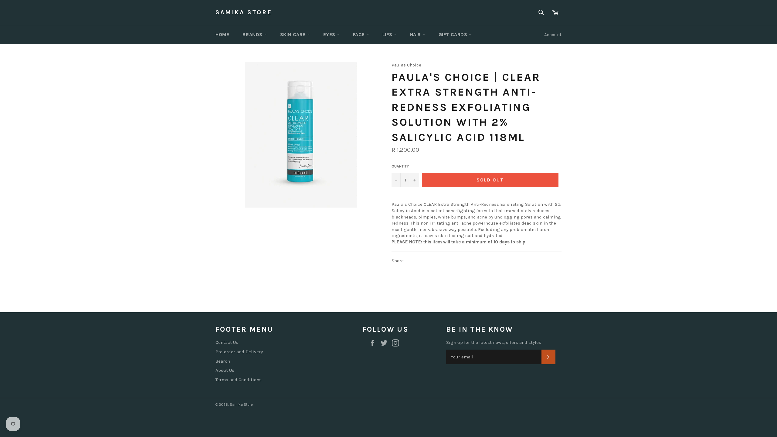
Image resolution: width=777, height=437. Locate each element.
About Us (224, 370)
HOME (222, 34)
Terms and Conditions (238, 379)
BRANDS (253, 34)
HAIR (416, 34)
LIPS (388, 34)
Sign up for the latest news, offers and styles (493, 342)
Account (553, 34)
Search (222, 361)
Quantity (400, 166)
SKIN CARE (293, 34)
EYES (330, 34)
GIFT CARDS (454, 34)
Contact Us (226, 342)
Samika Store (243, 12)
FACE (359, 34)
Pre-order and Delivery (239, 351)
